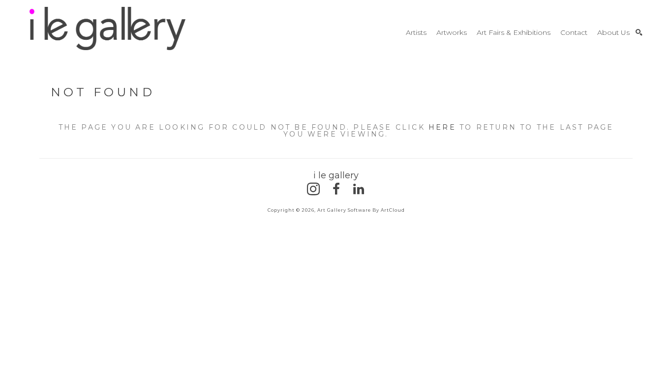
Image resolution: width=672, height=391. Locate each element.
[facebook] (336, 189)
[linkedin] (358, 189)
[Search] (639, 32)
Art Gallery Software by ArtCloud (361, 210)
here (442, 127)
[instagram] (313, 189)
